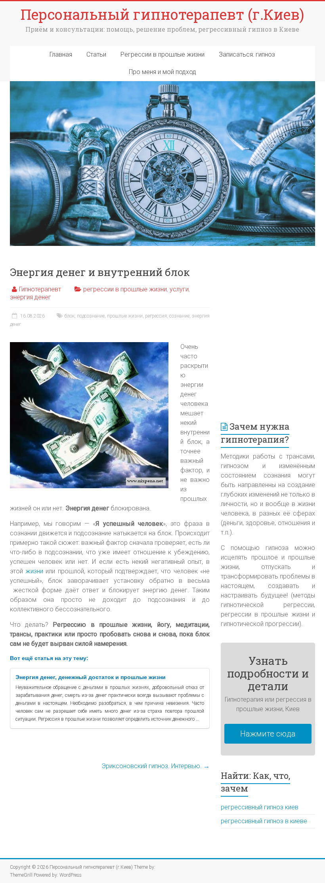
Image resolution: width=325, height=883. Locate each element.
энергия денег (30, 297)
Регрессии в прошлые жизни (162, 54)
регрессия (156, 316)
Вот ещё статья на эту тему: (49, 658)
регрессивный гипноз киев (259, 807)
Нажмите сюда (268, 733)
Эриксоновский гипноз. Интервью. (155, 766)
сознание (179, 316)
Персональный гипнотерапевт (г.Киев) (162, 14)
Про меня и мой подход (162, 72)
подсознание (91, 316)
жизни (34, 571)
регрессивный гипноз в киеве (264, 821)
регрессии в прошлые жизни (125, 289)
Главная (61, 54)
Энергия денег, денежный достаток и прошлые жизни (90, 677)
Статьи (96, 54)
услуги (179, 289)
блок (70, 316)
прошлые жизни (125, 316)
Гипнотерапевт (40, 289)
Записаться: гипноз (247, 54)
